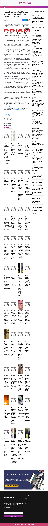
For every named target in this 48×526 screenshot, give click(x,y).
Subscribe (13, 516)
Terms (26, 498)
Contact (26, 503)
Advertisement (27, 501)
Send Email (8, 114)
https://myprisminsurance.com (18, 109)
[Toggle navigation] (4, 7)
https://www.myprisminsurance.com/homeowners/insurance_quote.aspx (18, 106)
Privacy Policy (27, 499)
